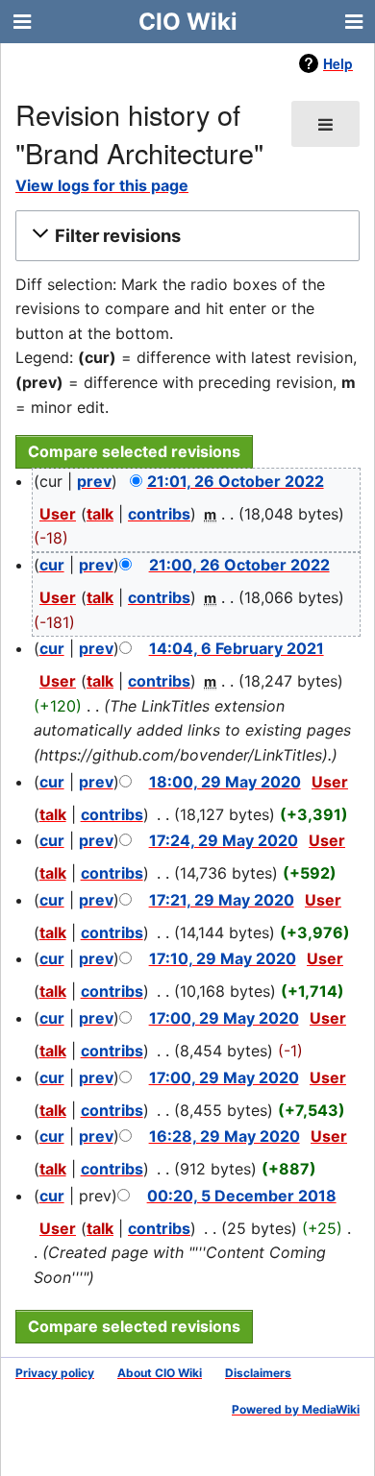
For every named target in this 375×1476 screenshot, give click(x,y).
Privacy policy (54, 1373)
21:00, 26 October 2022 (239, 564)
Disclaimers (258, 1373)
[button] (184, 235)
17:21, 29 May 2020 (221, 899)
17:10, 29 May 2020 (222, 958)
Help (338, 63)
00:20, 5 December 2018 (242, 1195)
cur (51, 564)
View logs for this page (101, 185)
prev (94, 481)
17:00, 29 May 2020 (224, 1018)
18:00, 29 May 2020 (225, 781)
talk (100, 513)
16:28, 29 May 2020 (224, 1136)
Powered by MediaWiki (296, 1409)
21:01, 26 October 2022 (235, 481)
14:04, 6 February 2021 (236, 648)
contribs (159, 513)
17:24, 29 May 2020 (223, 840)
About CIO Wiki (159, 1373)
